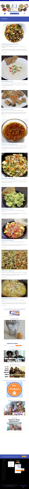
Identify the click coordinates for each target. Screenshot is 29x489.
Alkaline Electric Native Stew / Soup (9, 298)
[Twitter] (23, 487)
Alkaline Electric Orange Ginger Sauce (9, 144)
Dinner (9, 46)
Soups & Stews (24, 46)
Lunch (21, 46)
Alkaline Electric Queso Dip (7, 81)
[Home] (1, 19)
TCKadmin (3, 45)
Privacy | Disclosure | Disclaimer (7, 486)
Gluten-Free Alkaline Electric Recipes (15, 46)
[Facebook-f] (27, 485)
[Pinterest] (24, 485)
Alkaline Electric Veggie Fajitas (7, 178)
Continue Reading (4, 52)
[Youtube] (22, 485)
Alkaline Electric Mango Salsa (7, 240)
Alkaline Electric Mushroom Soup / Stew (9, 44)
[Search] (18, 13)
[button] (5, 13)
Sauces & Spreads (20, 145)
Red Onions (6, 19)
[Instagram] (20, 485)
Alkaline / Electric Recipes (5, 46)
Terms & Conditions (13, 486)
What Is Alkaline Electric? (11, 464)
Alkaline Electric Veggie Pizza (7, 270)
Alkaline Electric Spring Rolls (7, 109)
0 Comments (3, 47)
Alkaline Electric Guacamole (7, 209)
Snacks (23, 210)
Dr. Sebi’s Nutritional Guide (11, 466)
